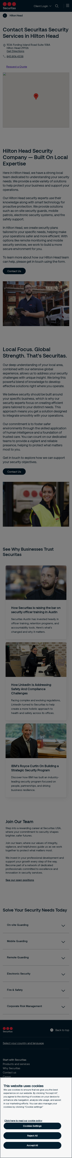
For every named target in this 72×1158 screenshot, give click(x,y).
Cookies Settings (32, 1125)
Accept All (32, 1145)
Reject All (32, 1135)
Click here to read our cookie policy (23, 1120)
